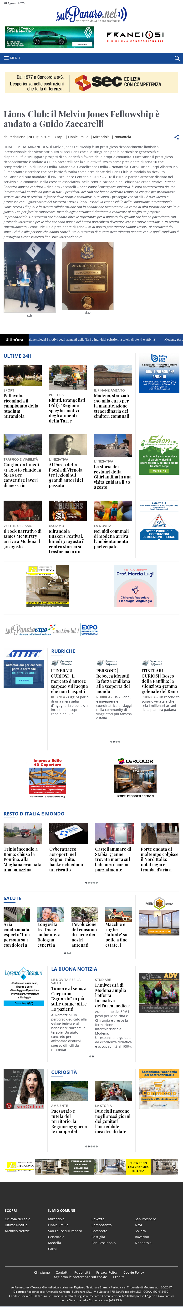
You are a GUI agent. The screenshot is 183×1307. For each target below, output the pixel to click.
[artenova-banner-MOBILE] (47, 607)
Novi (138, 1225)
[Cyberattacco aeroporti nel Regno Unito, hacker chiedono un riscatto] (68, 833)
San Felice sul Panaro (65, 1231)
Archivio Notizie (17, 1231)
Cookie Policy (133, 1272)
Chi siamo (42, 1272)
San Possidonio (104, 1243)
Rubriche (63, 651)
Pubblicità (82, 1272)
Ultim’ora (14, 339)
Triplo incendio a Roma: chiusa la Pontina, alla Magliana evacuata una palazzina (22, 859)
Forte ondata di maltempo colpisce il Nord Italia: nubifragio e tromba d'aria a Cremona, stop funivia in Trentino (159, 859)
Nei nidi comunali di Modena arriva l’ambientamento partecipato (111, 539)
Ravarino (142, 1237)
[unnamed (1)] (159, 540)
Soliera (140, 1231)
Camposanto (102, 1225)
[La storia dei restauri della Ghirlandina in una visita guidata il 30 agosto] (113, 445)
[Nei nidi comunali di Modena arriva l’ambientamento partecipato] (113, 511)
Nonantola (122, 137)
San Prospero (145, 1219)
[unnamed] (159, 474)
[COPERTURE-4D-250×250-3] (47, 799)
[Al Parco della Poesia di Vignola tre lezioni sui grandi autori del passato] (68, 444)
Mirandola (101, 137)
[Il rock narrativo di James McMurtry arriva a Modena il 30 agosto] (23, 511)
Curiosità (64, 1072)
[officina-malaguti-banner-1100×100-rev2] (91, 1167)
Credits (118, 1277)
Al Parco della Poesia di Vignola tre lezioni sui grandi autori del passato (66, 475)
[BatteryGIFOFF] (159, 393)
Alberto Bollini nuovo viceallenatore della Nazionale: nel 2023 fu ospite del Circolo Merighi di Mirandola (112, 995)
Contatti (62, 1272)
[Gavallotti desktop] (91, 82)
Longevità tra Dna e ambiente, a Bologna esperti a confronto (49, 935)
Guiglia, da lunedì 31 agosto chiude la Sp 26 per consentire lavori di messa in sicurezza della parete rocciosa (22, 475)
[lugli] (135, 607)
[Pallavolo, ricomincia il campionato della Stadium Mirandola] (23, 375)
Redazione (17, 137)
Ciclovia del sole (17, 1219)
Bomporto (99, 1231)
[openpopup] (177, 58)
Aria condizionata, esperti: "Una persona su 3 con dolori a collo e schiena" (17, 935)
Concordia (56, 1237)
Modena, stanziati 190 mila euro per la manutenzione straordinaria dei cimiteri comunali (111, 406)
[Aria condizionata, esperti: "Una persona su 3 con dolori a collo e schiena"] (17, 914)
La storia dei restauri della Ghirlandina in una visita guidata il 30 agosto (113, 477)
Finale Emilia (78, 137)
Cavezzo (98, 1219)
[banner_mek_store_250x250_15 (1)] (159, 935)
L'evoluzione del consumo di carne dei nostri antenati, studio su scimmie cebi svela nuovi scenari (84, 935)
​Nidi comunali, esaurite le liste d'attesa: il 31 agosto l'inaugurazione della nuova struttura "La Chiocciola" (67, 995)
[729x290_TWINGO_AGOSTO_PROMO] (91, 46)
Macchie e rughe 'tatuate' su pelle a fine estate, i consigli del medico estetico (116, 935)
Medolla (54, 1243)
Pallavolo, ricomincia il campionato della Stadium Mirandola (21, 406)
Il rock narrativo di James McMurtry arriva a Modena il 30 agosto (22, 539)
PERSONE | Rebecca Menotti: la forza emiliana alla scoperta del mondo (113, 681)
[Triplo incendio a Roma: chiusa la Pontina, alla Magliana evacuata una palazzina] (23, 833)
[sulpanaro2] (135, 799)
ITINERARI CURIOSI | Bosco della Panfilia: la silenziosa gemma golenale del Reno (160, 681)
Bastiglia (98, 1237)
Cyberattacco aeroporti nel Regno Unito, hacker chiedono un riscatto (66, 859)
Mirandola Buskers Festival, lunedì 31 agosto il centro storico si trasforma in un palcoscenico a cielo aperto (67, 541)
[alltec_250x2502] (24, 688)
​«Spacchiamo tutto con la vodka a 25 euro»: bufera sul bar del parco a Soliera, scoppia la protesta (113, 1121)
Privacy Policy (106, 1272)
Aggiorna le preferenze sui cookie (80, 1277)
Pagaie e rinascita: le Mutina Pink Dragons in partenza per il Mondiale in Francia (69, 1121)
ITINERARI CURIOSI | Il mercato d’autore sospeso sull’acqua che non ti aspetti (69, 681)
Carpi (59, 137)
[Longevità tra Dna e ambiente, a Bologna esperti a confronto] (50, 914)
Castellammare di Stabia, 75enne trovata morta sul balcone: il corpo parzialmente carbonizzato (113, 859)
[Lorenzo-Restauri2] (24, 1006)
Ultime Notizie (16, 1225)
